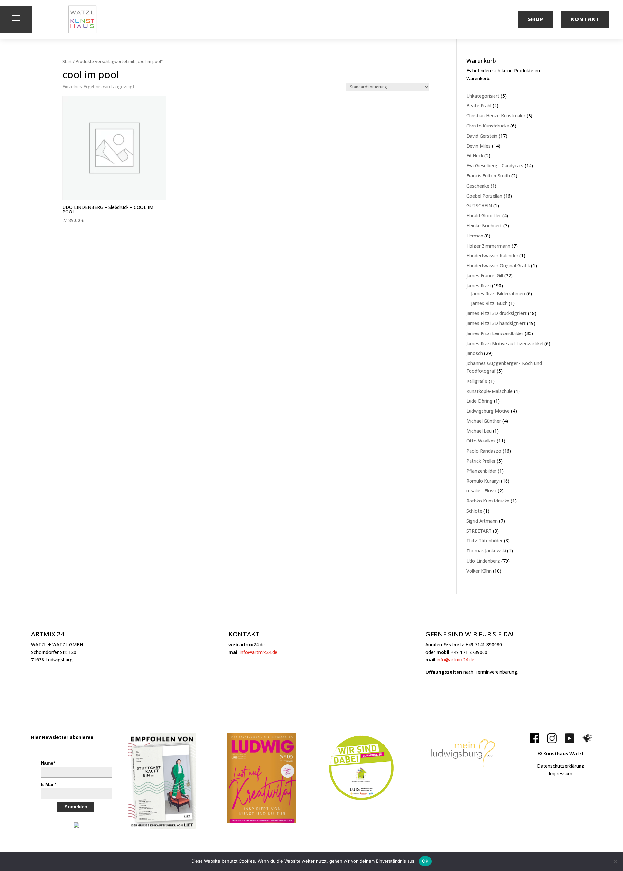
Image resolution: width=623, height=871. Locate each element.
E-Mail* (48, 784)
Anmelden (75, 806)
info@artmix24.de (258, 652)
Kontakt (585, 19)
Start (67, 61)
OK (425, 861)
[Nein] (615, 861)
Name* (48, 763)
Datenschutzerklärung (560, 766)
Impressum (560, 773)
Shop (536, 19)
